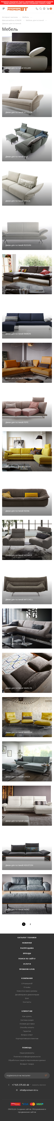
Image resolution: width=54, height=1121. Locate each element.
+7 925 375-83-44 (20, 1085)
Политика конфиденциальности (27, 1056)
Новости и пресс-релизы (27, 991)
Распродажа (27, 948)
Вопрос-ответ (27, 1035)
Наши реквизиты (27, 1053)
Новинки (27, 943)
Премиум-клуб (27, 969)
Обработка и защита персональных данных (27, 1060)
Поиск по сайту (26, 958)
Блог (27, 998)
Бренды (27, 953)
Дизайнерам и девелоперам (27, 994)
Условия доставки (27, 1024)
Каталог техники (27, 937)
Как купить (27, 1016)
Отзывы (27, 987)
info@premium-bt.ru (29, 1090)
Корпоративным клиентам (27, 1038)
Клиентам (27, 1011)
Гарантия (27, 1031)
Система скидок (27, 1020)
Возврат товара (27, 1064)
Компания (27, 978)
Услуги (27, 964)
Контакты (27, 1002)
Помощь (27, 1047)
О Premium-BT (27, 983)
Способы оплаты (27, 1027)
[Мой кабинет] (44, 9)
